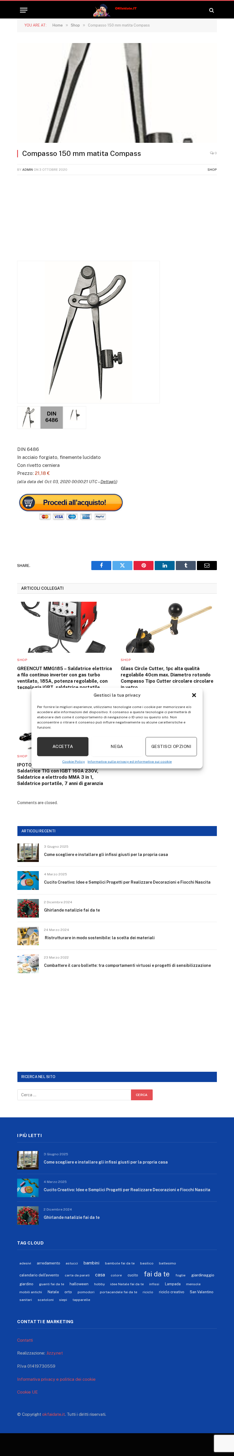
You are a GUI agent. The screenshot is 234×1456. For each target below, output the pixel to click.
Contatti (25, 1340)
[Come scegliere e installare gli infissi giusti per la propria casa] (28, 852)
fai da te (157, 1274)
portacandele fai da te (118, 1292)
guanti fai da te (51, 1284)
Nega (117, 746)
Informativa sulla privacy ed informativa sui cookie (130, 761)
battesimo (167, 1263)
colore (116, 1275)
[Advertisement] (117, 221)
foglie (180, 1275)
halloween (79, 1284)
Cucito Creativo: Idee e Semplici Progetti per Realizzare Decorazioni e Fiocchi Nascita (127, 882)
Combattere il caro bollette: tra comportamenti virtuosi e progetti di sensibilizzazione (127, 965)
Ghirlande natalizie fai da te (72, 910)
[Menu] (23, 10)
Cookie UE (27, 1392)
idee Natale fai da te (127, 1284)
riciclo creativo (171, 1292)
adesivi (25, 1263)
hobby (99, 1284)
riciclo (148, 1292)
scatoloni (46, 1300)
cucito (133, 1275)
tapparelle (81, 1300)
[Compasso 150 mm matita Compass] (117, 93)
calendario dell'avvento (39, 1275)
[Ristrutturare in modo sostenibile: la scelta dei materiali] (28, 936)
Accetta (63, 746)
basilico (147, 1263)
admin (27, 169)
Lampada (173, 1284)
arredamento (48, 1263)
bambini (91, 1262)
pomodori (86, 1292)
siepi (63, 1300)
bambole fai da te (120, 1263)
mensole (193, 1284)
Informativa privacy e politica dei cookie (56, 1379)
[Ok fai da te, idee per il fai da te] (117, 10)
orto (68, 1292)
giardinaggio (202, 1275)
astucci (72, 1263)
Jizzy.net (54, 1353)
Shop (212, 169)
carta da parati (77, 1275)
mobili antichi (30, 1292)
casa (100, 1275)
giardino (26, 1284)
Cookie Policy (73, 761)
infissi (154, 1284)
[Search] (211, 10)
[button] (194, 695)
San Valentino (201, 1292)
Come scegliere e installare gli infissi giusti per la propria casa (106, 854)
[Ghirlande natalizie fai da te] (28, 908)
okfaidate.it (53, 1414)
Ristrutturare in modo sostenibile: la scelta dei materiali (99, 938)
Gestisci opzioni (171, 746)
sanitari (25, 1300)
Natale (53, 1292)
